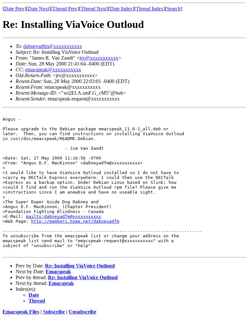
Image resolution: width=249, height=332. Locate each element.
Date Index (121, 8)
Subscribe (54, 311)
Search (174, 8)
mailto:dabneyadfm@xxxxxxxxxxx (63, 216)
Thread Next (94, 8)
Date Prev (14, 8)
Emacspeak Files (21, 311)
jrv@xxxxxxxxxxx (98, 58)
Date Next (38, 8)
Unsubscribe (82, 311)
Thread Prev (64, 8)
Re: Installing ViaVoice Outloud (80, 265)
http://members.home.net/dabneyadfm (75, 221)
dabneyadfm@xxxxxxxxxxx (52, 46)
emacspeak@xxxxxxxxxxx (53, 69)
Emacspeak (58, 271)
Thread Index (149, 8)
